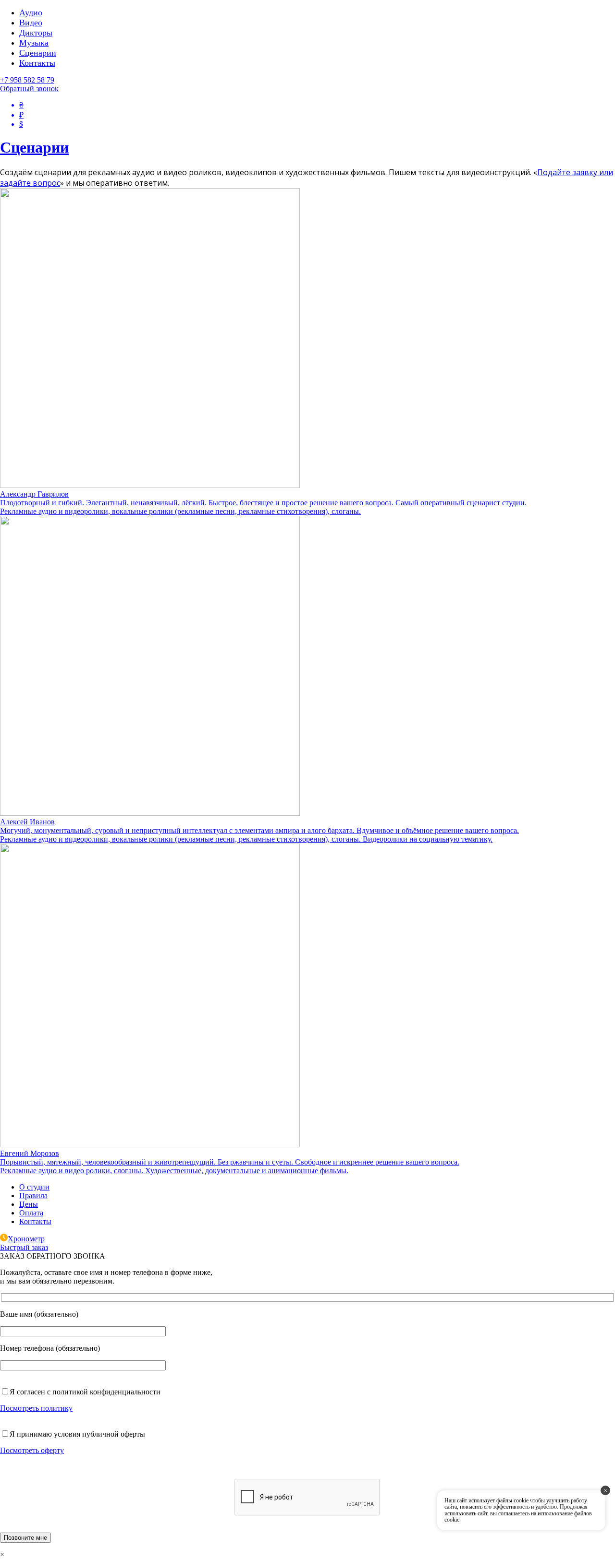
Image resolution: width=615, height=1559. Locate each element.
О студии (34, 1187)
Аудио (30, 12)
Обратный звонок (29, 88)
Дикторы (35, 32)
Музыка (34, 43)
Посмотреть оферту (32, 1450)
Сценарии (37, 53)
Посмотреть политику (36, 1408)
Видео (30, 22)
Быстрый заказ (24, 1247)
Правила (33, 1195)
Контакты (37, 63)
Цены (28, 1204)
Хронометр (26, 1239)
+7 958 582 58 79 (27, 80)
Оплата (31, 1213)
